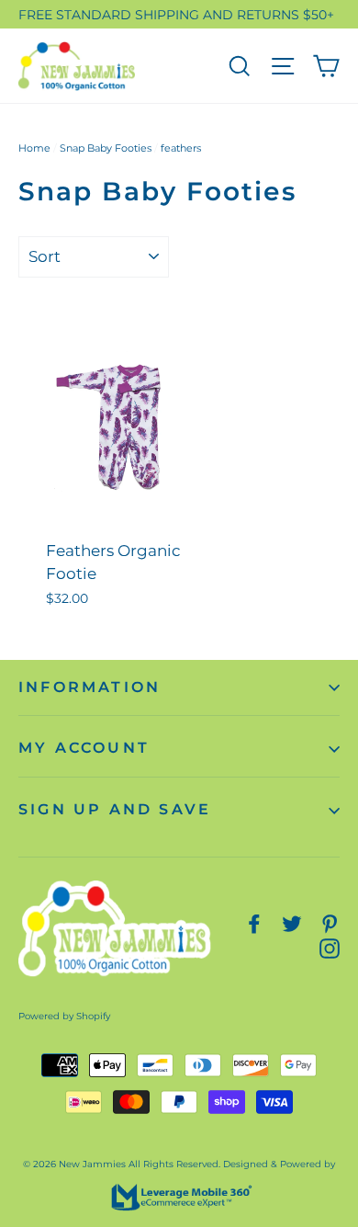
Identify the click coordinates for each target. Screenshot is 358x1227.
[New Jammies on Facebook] (254, 923)
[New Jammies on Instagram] (329, 948)
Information (89, 687)
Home (34, 148)
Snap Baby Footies (105, 148)
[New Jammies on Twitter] (292, 923)
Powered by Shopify (64, 1016)
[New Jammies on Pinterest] (329, 923)
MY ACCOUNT (84, 747)
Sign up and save (114, 809)
